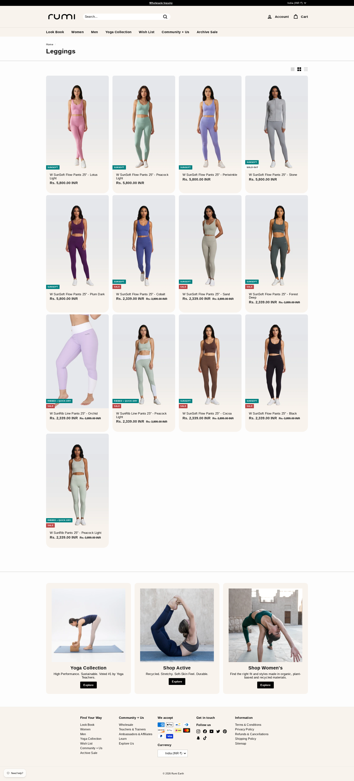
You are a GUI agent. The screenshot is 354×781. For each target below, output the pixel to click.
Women (77, 32)
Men (94, 32)
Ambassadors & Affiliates (135, 734)
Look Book (55, 32)
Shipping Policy (245, 738)
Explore (88, 685)
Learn (123, 738)
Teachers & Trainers (132, 729)
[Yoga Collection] (88, 625)
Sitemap (240, 743)
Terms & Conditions (248, 724)
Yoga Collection (118, 32)
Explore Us (126, 743)
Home (49, 44)
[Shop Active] (177, 625)
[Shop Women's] (265, 625)
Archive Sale (207, 32)
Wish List (146, 32)
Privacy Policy (244, 729)
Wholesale (126, 724)
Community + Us (175, 32)
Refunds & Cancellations (251, 734)
